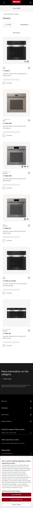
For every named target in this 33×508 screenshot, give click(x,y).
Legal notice (5, 491)
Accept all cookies (16, 494)
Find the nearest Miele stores (12, 429)
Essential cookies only (16, 499)
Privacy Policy (12, 491)
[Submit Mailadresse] (31, 454)
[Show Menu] (4, 3)
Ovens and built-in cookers (11, 14)
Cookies (18, 491)
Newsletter (5, 450)
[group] (16, 61)
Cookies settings (16, 504)
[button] (25, 61)
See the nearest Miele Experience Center (13, 443)
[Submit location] (31, 433)
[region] (16, 482)
